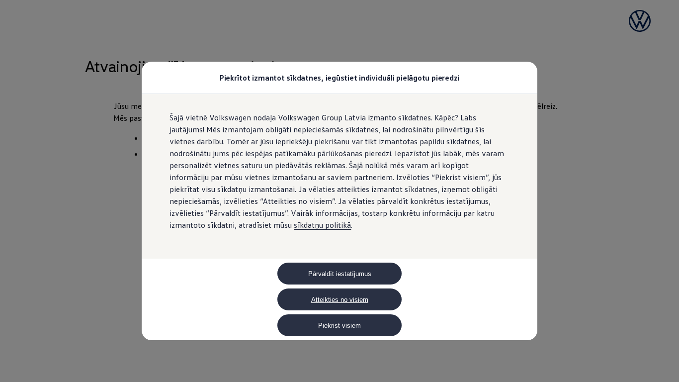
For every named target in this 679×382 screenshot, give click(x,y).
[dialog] (339, 191)
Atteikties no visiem (339, 299)
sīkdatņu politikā (322, 225)
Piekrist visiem (339, 325)
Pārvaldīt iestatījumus (339, 274)
